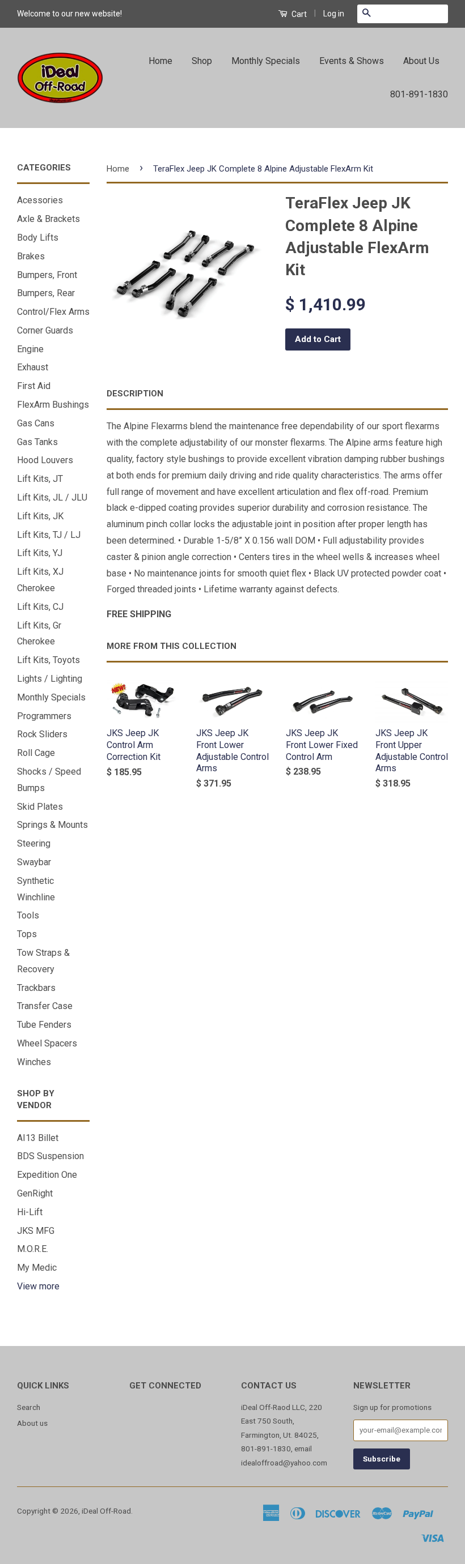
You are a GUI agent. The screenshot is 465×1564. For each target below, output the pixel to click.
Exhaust (32, 367)
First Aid (33, 386)
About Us (421, 60)
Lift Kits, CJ (40, 606)
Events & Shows (351, 60)
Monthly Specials (265, 60)
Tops (27, 934)
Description (135, 393)
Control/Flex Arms (53, 311)
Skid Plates (40, 806)
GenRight (35, 1193)
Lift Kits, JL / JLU (52, 497)
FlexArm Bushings (53, 404)
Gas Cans (35, 423)
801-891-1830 (419, 94)
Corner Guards (45, 330)
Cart (298, 14)
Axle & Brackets (48, 218)
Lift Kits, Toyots (48, 660)
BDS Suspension (50, 1156)
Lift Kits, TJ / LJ (49, 534)
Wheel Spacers (47, 1043)
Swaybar (34, 862)
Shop (202, 60)
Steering (33, 843)
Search (28, 1407)
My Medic (37, 1267)
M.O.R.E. (32, 1248)
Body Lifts (37, 237)
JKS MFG (35, 1230)
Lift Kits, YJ (39, 553)
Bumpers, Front (47, 275)
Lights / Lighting (49, 678)
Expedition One (47, 1174)
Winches (34, 1062)
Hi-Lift (30, 1212)
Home (160, 60)
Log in (333, 13)
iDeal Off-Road (106, 1510)
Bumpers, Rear (46, 293)
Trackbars (36, 987)
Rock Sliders (42, 734)
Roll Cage (36, 752)
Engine (30, 349)
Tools (28, 915)
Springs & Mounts (52, 824)
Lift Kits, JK (40, 516)
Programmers (44, 716)
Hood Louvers (45, 460)
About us (32, 1423)
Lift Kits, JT (40, 478)
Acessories (40, 200)
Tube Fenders (44, 1024)
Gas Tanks (37, 442)
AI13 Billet (37, 1138)
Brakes (31, 256)
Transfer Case (45, 1006)
